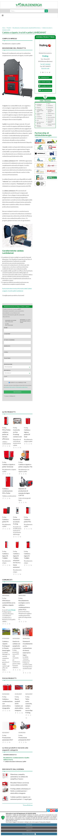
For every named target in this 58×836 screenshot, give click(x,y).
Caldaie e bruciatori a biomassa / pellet (15, 761)
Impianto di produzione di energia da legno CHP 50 (24, 492)
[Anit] (52, 141)
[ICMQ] (52, 147)
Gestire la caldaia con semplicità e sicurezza (16, 644)
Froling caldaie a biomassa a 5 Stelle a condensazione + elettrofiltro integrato (20, 791)
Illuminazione (50, 107)
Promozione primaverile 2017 (24, 739)
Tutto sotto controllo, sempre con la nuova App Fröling (28, 705)
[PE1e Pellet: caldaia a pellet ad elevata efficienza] (6, 421)
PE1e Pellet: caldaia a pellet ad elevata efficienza (6, 434)
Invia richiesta (17, 392)
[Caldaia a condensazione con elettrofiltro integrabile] (7, 687)
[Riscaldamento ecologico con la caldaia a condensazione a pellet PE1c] (25, 589)
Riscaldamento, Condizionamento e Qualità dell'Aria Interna (26, 27)
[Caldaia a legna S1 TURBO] (28, 545)
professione (8, 364)
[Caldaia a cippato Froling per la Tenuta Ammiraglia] (6, 632)
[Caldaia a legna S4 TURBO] (6, 545)
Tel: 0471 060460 (45, 64)
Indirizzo (7, 346)
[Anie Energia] (52, 159)
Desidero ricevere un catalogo (10, 321)
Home (3, 27)
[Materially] (40, 153)
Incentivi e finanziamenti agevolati (50, 110)
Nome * (6, 327)
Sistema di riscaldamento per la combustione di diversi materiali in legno (27, 648)
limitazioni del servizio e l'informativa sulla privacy (16, 387)
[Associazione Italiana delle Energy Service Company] (52, 165)
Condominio (39, 116)
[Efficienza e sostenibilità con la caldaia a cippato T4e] (9, 589)
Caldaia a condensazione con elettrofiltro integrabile (7, 703)
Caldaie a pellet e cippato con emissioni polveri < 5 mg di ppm (21, 798)
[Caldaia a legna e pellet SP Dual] (28, 421)
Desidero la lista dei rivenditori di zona (25, 321)
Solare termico (50, 119)
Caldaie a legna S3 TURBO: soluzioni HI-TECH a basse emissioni (16, 560)
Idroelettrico (50, 105)
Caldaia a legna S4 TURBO (5, 556)
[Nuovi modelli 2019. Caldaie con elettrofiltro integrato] (19, 687)
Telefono (7, 358)
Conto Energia (39, 118)
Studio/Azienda (9, 340)
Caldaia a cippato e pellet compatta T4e (25, 466)
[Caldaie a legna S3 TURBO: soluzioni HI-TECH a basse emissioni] (17, 545)
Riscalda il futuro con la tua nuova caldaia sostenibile (19, 784)
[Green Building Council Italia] (40, 183)
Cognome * (7, 333)
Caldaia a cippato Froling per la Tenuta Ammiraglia (6, 645)
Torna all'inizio (27, 805)
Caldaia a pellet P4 (5, 520)
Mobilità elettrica (51, 113)
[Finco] (40, 177)
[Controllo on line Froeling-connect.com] (17, 421)
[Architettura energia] (40, 165)
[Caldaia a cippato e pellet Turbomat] (9, 455)
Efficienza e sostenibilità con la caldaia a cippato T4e (8, 604)
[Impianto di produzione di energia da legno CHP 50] (25, 482)
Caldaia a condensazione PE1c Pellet (7, 491)
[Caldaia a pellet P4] (6, 510)
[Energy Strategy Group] (40, 147)
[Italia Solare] (40, 171)
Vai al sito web (45, 68)
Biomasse (39, 107)
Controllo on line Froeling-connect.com (17, 433)
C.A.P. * (6, 376)
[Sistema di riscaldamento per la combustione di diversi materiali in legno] (27, 632)
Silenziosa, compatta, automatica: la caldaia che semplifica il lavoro (19, 776)
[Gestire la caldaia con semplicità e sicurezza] (17, 632)
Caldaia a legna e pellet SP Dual (27, 433)
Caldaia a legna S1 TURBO (27, 556)
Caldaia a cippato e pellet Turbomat (8, 466)
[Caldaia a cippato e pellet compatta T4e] (25, 455)
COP (38, 120)
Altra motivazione (9, 324)
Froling (45, 56)
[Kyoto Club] (40, 159)
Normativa (50, 115)
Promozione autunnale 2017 (7, 739)
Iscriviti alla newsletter (18, 382)
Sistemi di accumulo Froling (16, 521)
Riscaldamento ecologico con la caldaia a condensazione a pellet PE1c (24, 605)
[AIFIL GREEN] (52, 177)
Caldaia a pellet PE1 (27, 520)
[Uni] (52, 153)
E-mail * (6, 352)
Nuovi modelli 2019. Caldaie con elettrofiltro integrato (19, 704)
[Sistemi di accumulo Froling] (17, 510)
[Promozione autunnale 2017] (9, 726)
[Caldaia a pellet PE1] (28, 510)
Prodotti (9, 27)
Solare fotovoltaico (51, 117)
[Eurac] (52, 171)
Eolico (49, 103)
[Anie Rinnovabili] (40, 141)
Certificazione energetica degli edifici (40, 110)
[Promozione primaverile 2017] (25, 726)
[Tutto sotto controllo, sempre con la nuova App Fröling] (28, 687)
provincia (7, 370)
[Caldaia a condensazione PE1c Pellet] (9, 482)
